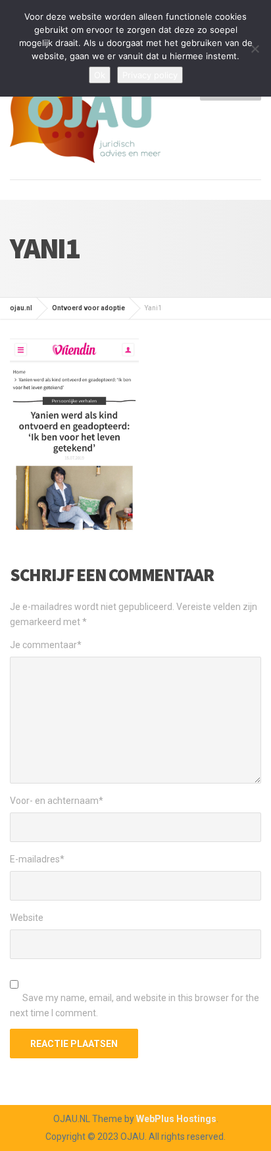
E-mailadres (37, 859)
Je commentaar (46, 645)
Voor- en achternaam (56, 800)
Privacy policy (150, 75)
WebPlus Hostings (176, 1119)
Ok (99, 75)
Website (26, 917)
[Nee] (254, 48)
